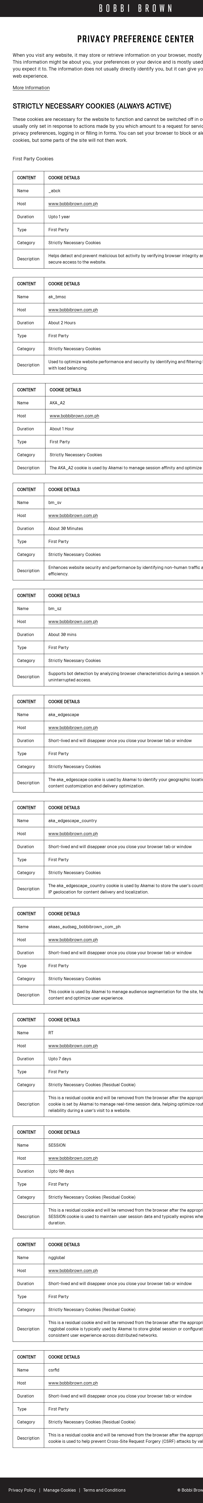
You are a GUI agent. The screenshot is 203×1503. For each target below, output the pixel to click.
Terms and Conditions (104, 1490)
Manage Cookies (59, 1490)
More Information (31, 87)
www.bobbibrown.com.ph (73, 203)
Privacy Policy (22, 1490)
